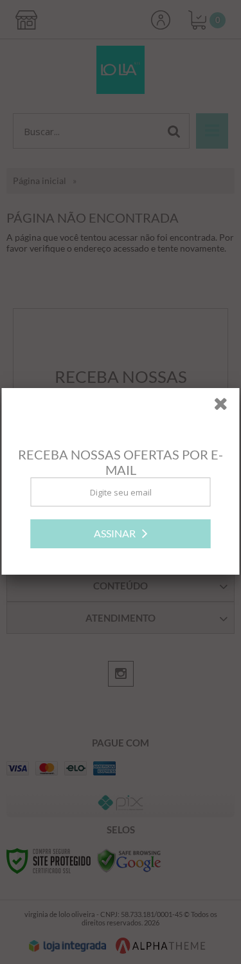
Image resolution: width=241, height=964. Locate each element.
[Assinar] (121, 534)
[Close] (225, 406)
